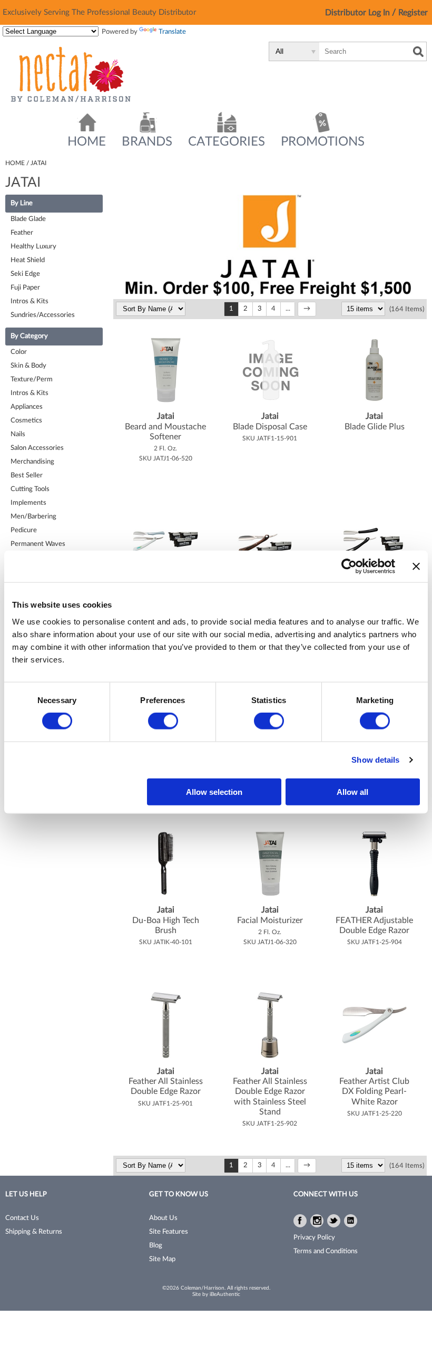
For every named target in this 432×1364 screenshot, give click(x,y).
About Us (163, 1218)
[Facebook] (300, 1220)
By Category (29, 336)
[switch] (163, 721)
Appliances (27, 407)
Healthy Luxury (33, 246)
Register (413, 12)
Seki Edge (25, 274)
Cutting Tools (30, 489)
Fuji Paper (25, 287)
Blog (155, 1245)
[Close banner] (416, 566)
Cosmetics (26, 420)
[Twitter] (333, 1220)
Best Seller (27, 475)
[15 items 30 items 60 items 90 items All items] (364, 309)
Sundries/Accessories (43, 315)
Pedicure (24, 530)
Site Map (162, 1259)
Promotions (323, 142)
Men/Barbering (33, 516)
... (288, 308)
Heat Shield (28, 260)
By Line (22, 203)
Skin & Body (28, 365)
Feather (22, 232)
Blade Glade (28, 219)
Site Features (168, 1231)
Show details (375, 759)
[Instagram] (316, 1220)
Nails (18, 434)
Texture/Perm (32, 379)
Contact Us (22, 1218)
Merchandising (32, 461)
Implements (28, 503)
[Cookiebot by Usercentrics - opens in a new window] (349, 566)
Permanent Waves (38, 544)
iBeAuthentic (225, 1294)
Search (418, 51)
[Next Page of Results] (307, 309)
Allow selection (214, 791)
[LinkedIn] (350, 1220)
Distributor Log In (358, 12)
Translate (172, 31)
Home (86, 142)
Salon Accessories (37, 448)
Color (19, 352)
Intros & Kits (29, 301)
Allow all (352, 791)
